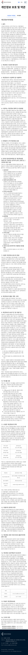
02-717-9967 (5, 643)
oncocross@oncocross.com (10, 645)
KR (19, 2)
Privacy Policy (4, 649)
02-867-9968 (14, 643)
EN (21, 2)
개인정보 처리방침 (11, 15)
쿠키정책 (19, 15)
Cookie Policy (11, 649)
